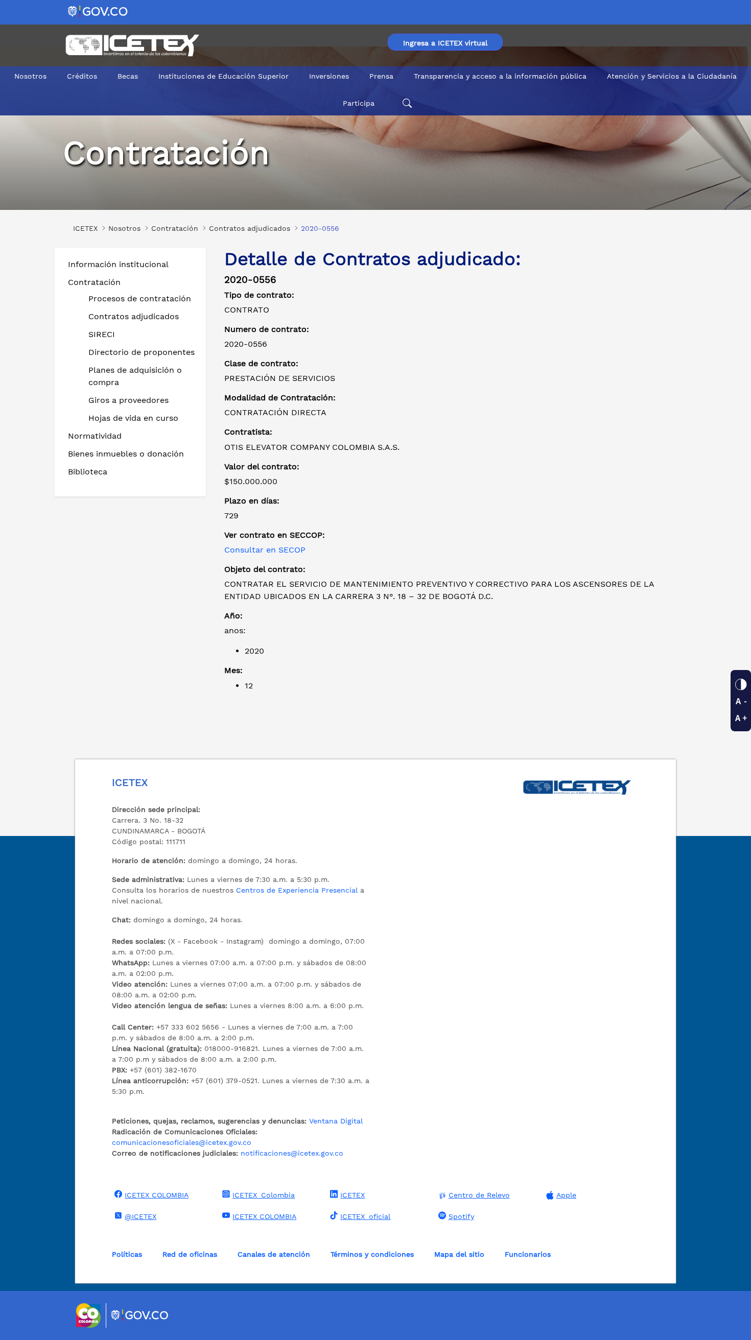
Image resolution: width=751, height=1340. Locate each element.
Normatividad (95, 436)
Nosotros (30, 76)
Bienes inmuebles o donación (126, 454)
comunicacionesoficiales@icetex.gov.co (181, 1142)
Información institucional (118, 264)
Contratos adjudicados (133, 316)
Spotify (461, 1216)
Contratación (94, 282)
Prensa (381, 76)
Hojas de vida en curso (133, 418)
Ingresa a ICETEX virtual (445, 43)
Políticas (127, 1254)
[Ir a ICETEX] (132, 45)
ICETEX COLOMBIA (157, 1195)
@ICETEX (140, 1216)
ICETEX (352, 1195)
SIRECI (101, 334)
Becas (128, 76)
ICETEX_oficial (365, 1216)
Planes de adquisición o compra (135, 376)
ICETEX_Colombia (263, 1195)
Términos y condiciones (372, 1254)
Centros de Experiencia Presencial (297, 890)
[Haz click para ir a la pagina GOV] (140, 1315)
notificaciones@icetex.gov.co (292, 1153)
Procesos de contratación (139, 298)
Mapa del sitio (459, 1254)
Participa (358, 103)
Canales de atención (274, 1254)
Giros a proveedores (128, 400)
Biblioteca (87, 471)
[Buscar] (405, 103)
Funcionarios (528, 1254)
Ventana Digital (336, 1121)
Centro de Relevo (479, 1195)
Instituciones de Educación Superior (223, 76)
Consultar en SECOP (265, 550)
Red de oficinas (189, 1254)
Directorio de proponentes (141, 352)
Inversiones (329, 76)
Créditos (82, 76)
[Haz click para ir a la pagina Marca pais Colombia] (90, 1315)
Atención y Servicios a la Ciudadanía (672, 76)
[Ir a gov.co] (98, 11)
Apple (566, 1195)
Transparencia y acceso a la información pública (500, 76)
